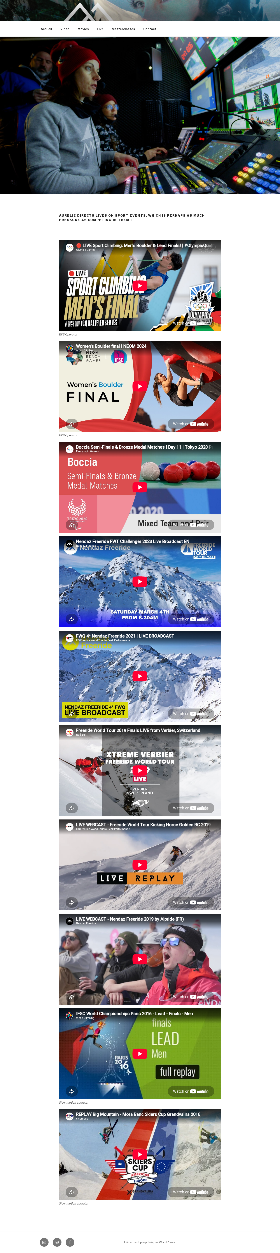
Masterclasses (123, 29)
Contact (149, 29)
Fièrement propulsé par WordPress (149, 1242)
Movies (83, 29)
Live (100, 29)
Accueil (46, 29)
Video (64, 29)
